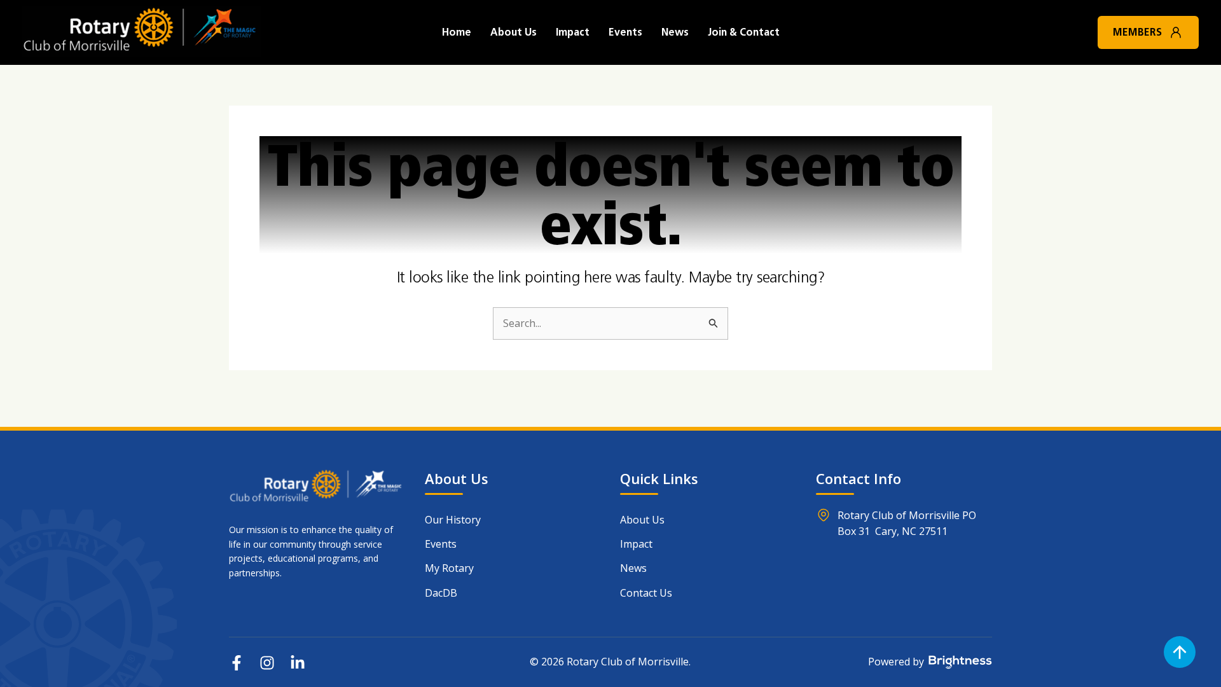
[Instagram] (267, 662)
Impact (573, 32)
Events (625, 32)
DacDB (441, 593)
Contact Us (646, 593)
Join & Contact (744, 32)
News (675, 32)
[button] (1175, 32)
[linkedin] (297, 662)
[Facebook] (236, 662)
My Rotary (449, 568)
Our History (453, 520)
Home (456, 32)
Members (1137, 32)
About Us (513, 32)
